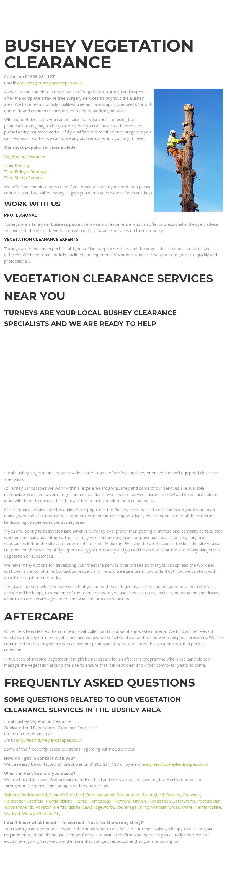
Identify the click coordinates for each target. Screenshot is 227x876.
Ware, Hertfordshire (201, 807)
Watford (12, 813)
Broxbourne (128, 794)
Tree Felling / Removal (25, 171)
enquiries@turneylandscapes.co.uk (49, 83)
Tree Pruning (16, 165)
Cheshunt (191, 794)
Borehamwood (100, 794)
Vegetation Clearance (24, 156)
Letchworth (184, 801)
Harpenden (15, 801)
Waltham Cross (165, 807)
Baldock (11, 794)
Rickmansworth (18, 807)
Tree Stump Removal (24, 177)
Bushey (173, 794)
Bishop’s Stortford (66, 794)
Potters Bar (208, 801)
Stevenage (126, 807)
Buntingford (152, 794)
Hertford (122, 801)
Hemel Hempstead (92, 801)
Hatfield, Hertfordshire (50, 801)
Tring (144, 807)
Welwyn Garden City (41, 813)
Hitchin (139, 801)
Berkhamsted (34, 794)
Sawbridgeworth (98, 807)
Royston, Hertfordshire (57, 807)
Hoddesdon (159, 801)
